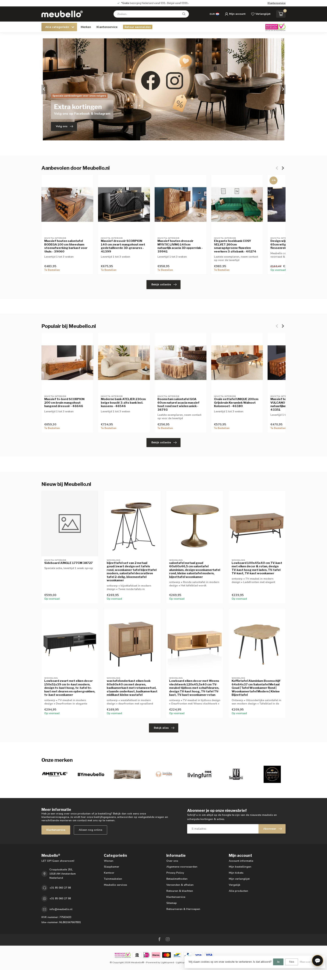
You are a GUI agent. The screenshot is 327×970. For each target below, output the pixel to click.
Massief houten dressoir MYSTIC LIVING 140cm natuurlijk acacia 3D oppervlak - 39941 (180, 246)
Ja (278, 962)
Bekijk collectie (161, 284)
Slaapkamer (111, 867)
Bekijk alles (161, 728)
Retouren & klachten (179, 891)
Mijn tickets (236, 873)
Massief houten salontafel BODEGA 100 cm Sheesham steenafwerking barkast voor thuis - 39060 (65, 246)
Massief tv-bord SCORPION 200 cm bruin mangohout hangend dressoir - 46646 (64, 402)
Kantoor (109, 873)
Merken (86, 27)
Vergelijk (234, 885)
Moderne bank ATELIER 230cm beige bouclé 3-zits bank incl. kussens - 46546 (123, 402)
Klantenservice (277, 3)
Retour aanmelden (138, 27)
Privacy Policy (175, 873)
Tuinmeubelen (113, 879)
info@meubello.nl (60, 909)
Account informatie (241, 861)
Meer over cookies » (310, 961)
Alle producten (238, 891)
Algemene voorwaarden (181, 867)
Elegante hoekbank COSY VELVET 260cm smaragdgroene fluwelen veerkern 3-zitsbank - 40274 (235, 246)
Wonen (108, 861)
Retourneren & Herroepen (183, 909)
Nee (291, 962)
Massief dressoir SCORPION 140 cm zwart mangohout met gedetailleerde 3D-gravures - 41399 (123, 246)
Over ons (172, 861)
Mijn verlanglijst (239, 879)
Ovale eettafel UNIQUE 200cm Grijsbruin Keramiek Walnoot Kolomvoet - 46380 (236, 402)
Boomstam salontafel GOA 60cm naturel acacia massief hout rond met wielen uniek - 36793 (178, 404)
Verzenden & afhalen (180, 885)
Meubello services (115, 885)
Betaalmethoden (177, 879)
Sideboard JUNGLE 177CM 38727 (68, 563)
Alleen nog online (90, 830)
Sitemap (171, 903)
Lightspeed (167, 962)
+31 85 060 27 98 (60, 887)
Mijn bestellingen (240, 867)
